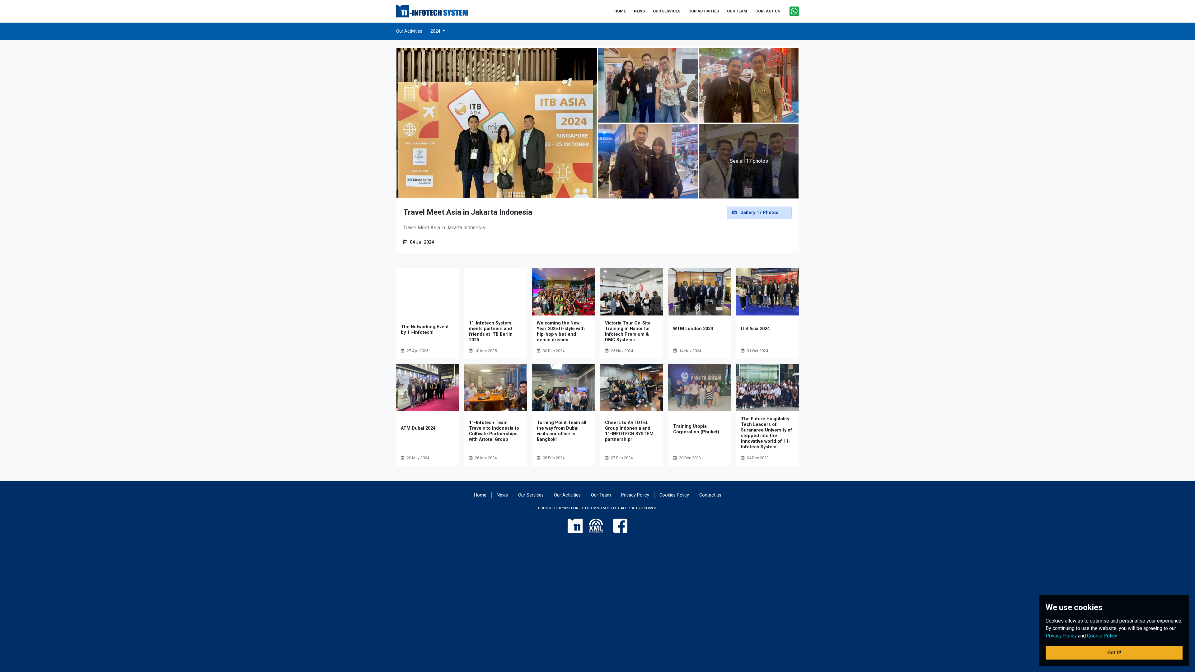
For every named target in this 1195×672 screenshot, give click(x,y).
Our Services (531, 495)
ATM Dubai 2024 (418, 428)
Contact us (710, 495)
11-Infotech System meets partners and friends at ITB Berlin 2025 (491, 331)
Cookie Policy (1102, 636)
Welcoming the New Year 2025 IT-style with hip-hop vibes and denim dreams (561, 331)
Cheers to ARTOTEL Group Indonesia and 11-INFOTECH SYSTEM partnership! (629, 431)
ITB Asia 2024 (755, 328)
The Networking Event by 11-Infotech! (425, 329)
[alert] (759, 213)
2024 (435, 31)
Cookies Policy (674, 495)
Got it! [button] (1114, 653)
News (502, 495)
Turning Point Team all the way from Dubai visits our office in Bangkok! (561, 431)
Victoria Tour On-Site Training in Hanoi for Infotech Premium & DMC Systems (628, 331)
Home (480, 495)
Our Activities (409, 31)
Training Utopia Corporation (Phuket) (696, 429)
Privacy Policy (635, 495)
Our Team (601, 495)
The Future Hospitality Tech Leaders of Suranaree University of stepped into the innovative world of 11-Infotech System (766, 433)
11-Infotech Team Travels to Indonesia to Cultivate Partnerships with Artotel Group (494, 431)
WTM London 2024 (693, 328)
